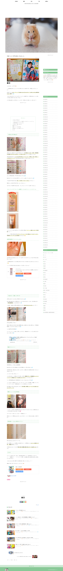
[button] (9, 83)
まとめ (14, 129)
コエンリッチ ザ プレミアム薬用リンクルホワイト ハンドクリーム (24, 121)
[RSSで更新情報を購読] (25, 502)
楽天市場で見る (27, 273)
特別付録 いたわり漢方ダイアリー (18, 128)
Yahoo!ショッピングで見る (19, 275)
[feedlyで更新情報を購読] (24, 502)
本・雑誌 (9, 479)
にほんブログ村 (13, 475)
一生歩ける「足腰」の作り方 (17, 124)
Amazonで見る (19, 273)
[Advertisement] (31, 11)
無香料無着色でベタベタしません (19, 122)
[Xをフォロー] (22, 502)
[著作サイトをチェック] (20, 502)
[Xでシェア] (7, 83)
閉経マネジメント (15, 125)
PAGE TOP (32, 566)
